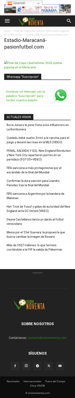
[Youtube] (60, 366)
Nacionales (13, 381)
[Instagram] (26, 366)
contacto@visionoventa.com (47, 338)
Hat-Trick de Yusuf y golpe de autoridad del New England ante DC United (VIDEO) (38, 209)
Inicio (7, 31)
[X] (49, 366)
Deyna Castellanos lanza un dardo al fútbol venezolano (35, 221)
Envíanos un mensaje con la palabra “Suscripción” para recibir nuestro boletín (25, 95)
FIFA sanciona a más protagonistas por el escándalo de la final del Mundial (34, 170)
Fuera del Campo (55, 381)
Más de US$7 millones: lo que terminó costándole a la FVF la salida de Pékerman (34, 247)
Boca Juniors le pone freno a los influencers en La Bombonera (38, 127)
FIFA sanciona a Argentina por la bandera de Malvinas (35, 196)
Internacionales (32, 381)
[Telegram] (37, 366)
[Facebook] (15, 366)
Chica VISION (37, 385)
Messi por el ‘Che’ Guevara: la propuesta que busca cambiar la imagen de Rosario (36, 234)
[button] (7, 21)
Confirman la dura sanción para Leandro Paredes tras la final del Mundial (33, 183)
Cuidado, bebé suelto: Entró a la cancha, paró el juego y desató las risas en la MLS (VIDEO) (38, 140)
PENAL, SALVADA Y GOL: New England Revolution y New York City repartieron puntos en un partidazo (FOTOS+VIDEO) (39, 155)
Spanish (18, 3)
